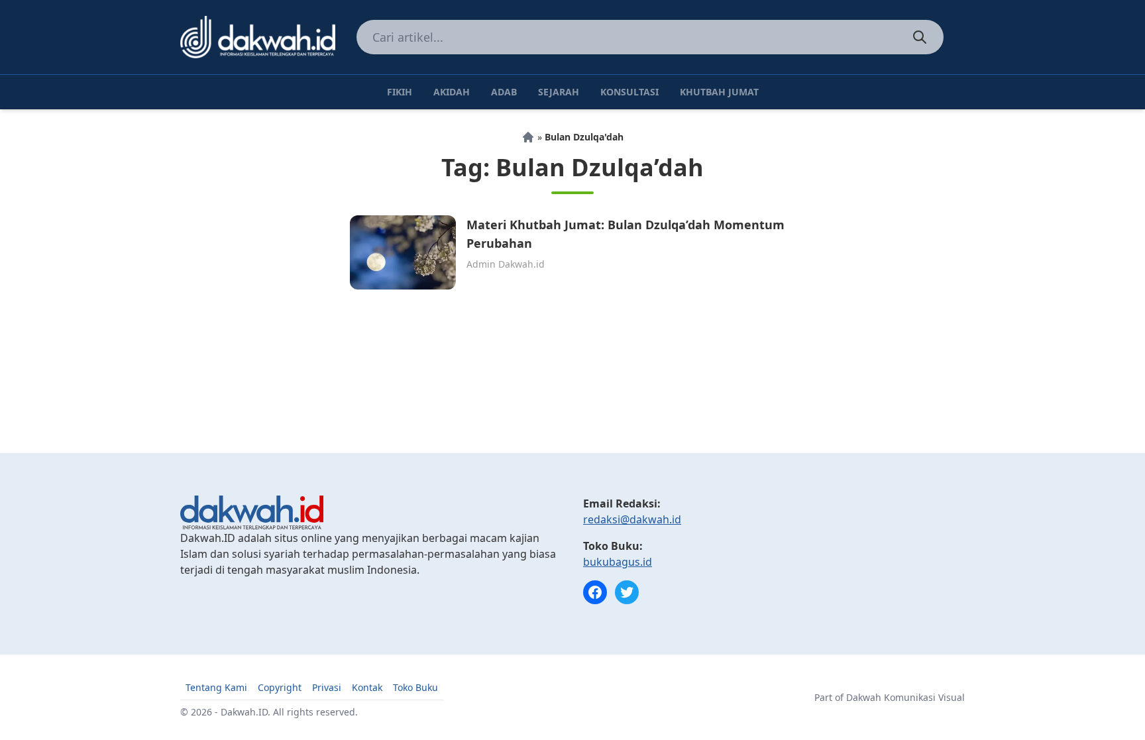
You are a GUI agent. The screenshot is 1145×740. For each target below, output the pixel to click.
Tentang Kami (216, 687)
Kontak (367, 687)
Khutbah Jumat (719, 91)
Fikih (399, 91)
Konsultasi (629, 91)
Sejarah (558, 91)
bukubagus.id (617, 562)
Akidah (451, 91)
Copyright (279, 687)
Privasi (326, 687)
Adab (504, 91)
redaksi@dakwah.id (632, 519)
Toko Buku (415, 687)
